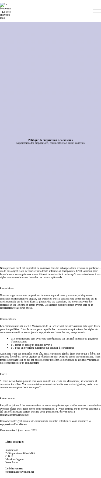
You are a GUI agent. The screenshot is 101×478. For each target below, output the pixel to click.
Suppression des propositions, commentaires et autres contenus (50, 142)
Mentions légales (14, 459)
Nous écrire (11, 462)
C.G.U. (9, 456)
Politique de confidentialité (20, 453)
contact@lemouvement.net (14, 414)
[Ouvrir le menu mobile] (97, 11)
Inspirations (11, 449)
